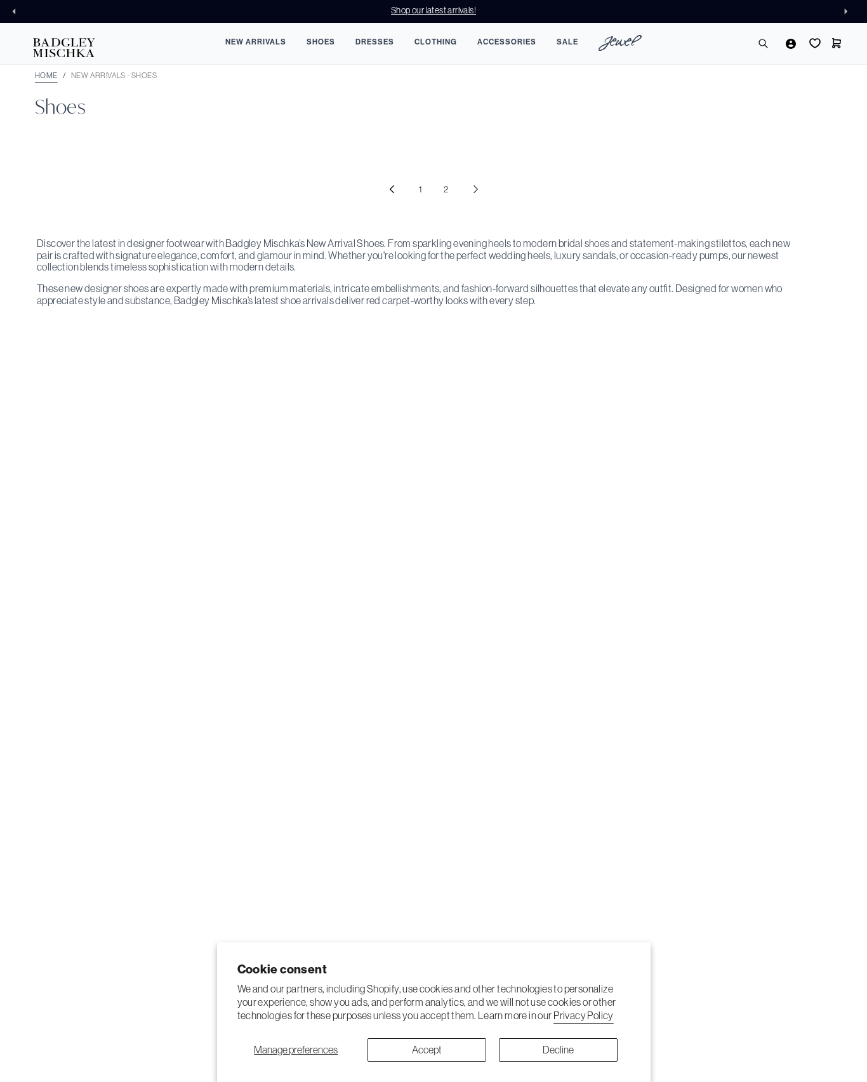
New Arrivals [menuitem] (255, 41)
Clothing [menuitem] (435, 41)
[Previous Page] (391, 189)
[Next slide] (849, 11)
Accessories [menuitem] (506, 41)
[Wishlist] (813, 43)
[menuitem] (620, 44)
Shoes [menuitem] (321, 41)
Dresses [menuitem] (374, 41)
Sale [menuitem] (567, 41)
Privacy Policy (583, 1015)
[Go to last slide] (18, 11)
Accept (427, 1049)
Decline (558, 1049)
